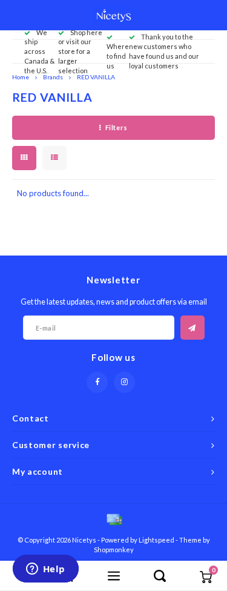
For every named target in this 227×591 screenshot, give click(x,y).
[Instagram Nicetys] (124, 382)
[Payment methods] (113, 518)
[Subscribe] (192, 327)
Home (20, 77)
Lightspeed (156, 540)
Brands (53, 77)
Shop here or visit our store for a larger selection (80, 51)
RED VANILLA (96, 77)
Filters (116, 127)
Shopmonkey (114, 549)
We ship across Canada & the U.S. (39, 51)
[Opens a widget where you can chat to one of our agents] (45, 570)
